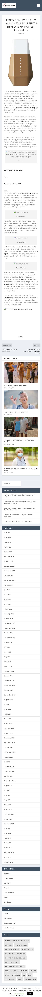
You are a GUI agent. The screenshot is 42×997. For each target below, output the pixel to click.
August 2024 (8, 642)
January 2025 (8, 619)
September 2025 (9, 580)
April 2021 (7, 805)
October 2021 (8, 776)
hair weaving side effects (14, 966)
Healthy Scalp (10, 971)
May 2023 (7, 714)
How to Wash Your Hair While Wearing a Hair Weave (19, 496)
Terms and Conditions (16, 996)
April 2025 (7, 604)
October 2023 (8, 690)
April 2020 (7, 843)
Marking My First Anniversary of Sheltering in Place (20, 469)
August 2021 (8, 786)
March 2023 (8, 723)
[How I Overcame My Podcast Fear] (21, 399)
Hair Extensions (21, 945)
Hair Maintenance (12, 949)
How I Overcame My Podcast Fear (16, 412)
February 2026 (9, 556)
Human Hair (23, 971)
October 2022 (8, 747)
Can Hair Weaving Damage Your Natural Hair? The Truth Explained (19, 509)
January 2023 (8, 733)
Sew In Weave (10, 979)
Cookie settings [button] (19, 994)
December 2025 (9, 566)
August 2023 (8, 700)
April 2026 (7, 547)
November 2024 (9, 628)
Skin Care (7, 883)
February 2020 (9, 852)
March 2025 (8, 609)
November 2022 (9, 743)
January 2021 (8, 819)
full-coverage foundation (27, 193)
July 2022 (7, 762)
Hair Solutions (27, 949)
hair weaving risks (12, 962)
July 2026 (7, 533)
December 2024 (9, 623)
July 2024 (7, 647)
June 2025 (7, 595)
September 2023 (9, 695)
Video (6, 897)
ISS (24, 975)
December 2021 (9, 766)
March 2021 (8, 809)
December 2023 (9, 681)
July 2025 (7, 590)
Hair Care (8, 945)
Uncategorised (9, 892)
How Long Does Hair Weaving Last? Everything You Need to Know (20, 502)
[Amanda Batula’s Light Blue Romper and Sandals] (21, 427)
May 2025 (7, 599)
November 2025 (9, 571)
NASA (29, 975)
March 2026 (8, 552)
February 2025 (9, 614)
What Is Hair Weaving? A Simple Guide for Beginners (18, 515)
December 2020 (9, 824)
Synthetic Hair (30, 979)
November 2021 (9, 771)
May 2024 (7, 657)
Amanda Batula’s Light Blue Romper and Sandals (19, 441)
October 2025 (8, 576)
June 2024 (7, 652)
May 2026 (7, 542)
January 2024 (8, 676)
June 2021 (7, 795)
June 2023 (7, 709)
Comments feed (9, 923)
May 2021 (7, 800)
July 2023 (7, 704)
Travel (6, 888)
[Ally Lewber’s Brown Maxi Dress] (21, 372)
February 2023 (9, 728)
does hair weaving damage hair (17, 941)
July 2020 (7, 829)
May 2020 (7, 838)
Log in (6, 914)
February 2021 (9, 814)
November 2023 (9, 685)
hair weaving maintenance (15, 958)
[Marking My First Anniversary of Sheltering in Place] (21, 456)
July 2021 (7, 790)
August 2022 (8, 757)
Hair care (21, 34)
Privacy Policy (28, 996)
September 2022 (9, 752)
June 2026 (7, 537)
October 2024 (8, 633)
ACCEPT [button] (30, 994)
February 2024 (9, 671)
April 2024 (7, 662)
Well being (7, 902)
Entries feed (8, 918)
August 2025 (8, 585)
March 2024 (8, 666)
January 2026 (8, 561)
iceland (33, 971)
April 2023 (7, 719)
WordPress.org (9, 928)
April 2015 (7, 857)
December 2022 (9, 738)
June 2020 (7, 833)
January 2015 (8, 862)
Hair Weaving (8, 878)
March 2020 (8, 848)
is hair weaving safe (12, 975)
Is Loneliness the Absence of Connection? (18, 521)
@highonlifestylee (27, 279)
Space (20, 979)
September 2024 (9, 638)
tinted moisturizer (26, 121)
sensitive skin (8, 284)
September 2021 (9, 781)
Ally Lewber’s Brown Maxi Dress (15, 385)
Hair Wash (9, 954)
